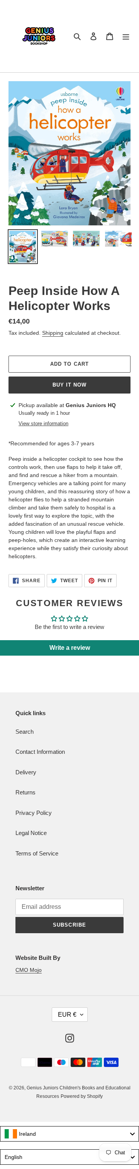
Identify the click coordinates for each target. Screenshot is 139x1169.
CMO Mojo (28, 970)
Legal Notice (31, 833)
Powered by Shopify (82, 1096)
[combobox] (69, 1134)
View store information (43, 423)
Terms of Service (36, 853)
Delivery (25, 772)
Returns (25, 792)
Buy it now (69, 385)
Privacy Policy (33, 812)
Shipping (52, 333)
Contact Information (40, 751)
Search (24, 731)
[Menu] (126, 36)
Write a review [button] (69, 647)
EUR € (67, 1014)
